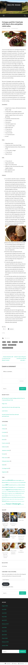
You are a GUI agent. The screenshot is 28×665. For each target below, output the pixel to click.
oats (7, 495)
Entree (3, 439)
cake (6, 485)
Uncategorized (5, 468)
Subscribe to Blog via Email (9, 571)
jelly (19, 491)
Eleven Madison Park (16, 489)
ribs (24, 497)
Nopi (6, 495)
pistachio (4, 497)
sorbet (21, 499)
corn (14, 487)
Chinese (3, 428)
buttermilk (23, 482)
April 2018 (4, 634)
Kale (24, 491)
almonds (10, 480)
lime (3, 493)
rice (3, 499)
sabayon (10, 499)
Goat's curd (6, 491)
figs (21, 489)
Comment (21, 381)
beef (7, 482)
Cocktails (4, 432)
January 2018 (5, 645)
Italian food (4, 446)
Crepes (17, 487)
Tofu (18, 501)
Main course (7, 338)
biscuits (9, 482)
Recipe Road (14, 5)
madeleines (6, 493)
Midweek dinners (6, 461)
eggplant (8, 489)
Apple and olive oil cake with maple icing (11, 407)
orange (16, 495)
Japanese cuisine (5, 450)
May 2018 (4, 631)
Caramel (11, 484)
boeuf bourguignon (14, 482)
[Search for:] (14, 388)
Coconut (10, 487)
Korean (3, 454)
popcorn (10, 497)
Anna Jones (16, 480)
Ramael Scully (12, 344)
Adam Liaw (4, 480)
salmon (16, 499)
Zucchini (22, 504)
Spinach (4, 501)
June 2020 (4, 613)
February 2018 (5, 641)
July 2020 (4, 609)
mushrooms (18, 493)
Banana (4, 482)
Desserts (4, 435)
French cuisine (5, 443)
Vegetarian (4, 472)
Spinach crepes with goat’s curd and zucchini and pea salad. (20, 358)
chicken (23, 484)
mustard (22, 493)
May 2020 (4, 616)
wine (3, 504)
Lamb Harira (5, 410)
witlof (5, 504)
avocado (23, 480)
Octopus (10, 495)
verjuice (20, 501)
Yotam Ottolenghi (8, 347)
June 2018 (4, 627)
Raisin (4, 344)
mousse (14, 493)
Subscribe (5, 584)
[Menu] (4, 16)
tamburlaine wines (14, 501)
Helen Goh (10, 491)
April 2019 (4, 620)
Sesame (18, 499)
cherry (19, 484)
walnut (23, 501)
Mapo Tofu (4, 403)
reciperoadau (15, 28)
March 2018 (4, 638)
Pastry (19, 495)
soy (22, 499)
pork (13, 497)
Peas (21, 495)
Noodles (3, 495)
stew (8, 501)
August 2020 (5, 605)
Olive (12, 495)
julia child (21, 491)
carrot (14, 484)
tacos (10, 501)
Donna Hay (3, 489)
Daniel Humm (21, 487)
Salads (3, 464)
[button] (6, 520)
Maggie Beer (10, 493)
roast (5, 499)
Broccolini (18, 482)
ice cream (16, 491)
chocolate (5, 487)
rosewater (7, 499)
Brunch (3, 425)
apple (20, 480)
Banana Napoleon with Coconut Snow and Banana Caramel (7, 358)
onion (14, 495)
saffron (13, 499)
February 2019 (5, 623)
